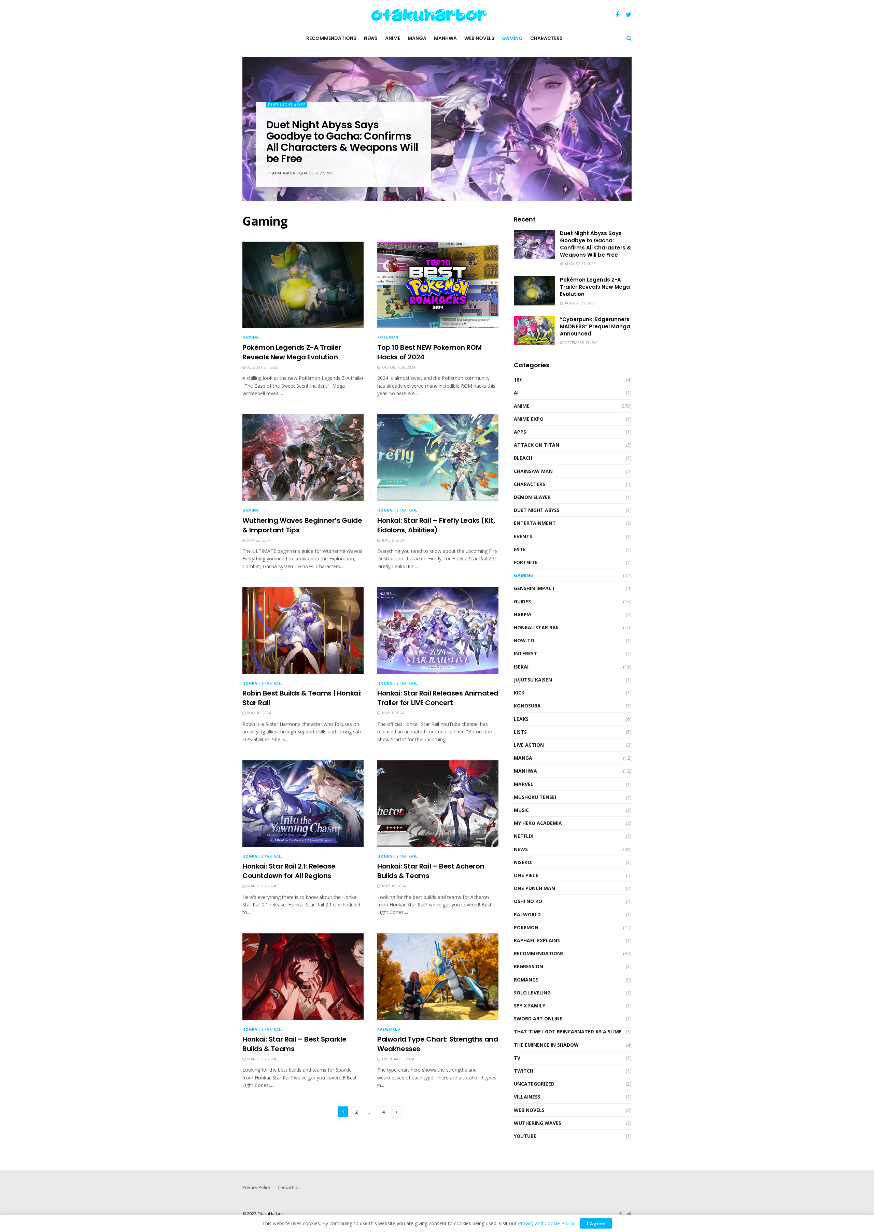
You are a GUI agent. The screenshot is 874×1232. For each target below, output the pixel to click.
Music (521, 810)
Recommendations (331, 38)
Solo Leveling (532, 992)
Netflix (523, 836)
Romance (526, 979)
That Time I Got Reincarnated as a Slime (568, 1031)
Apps (520, 432)
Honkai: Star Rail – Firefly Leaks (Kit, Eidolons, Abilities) (436, 525)
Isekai (521, 666)
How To (524, 640)
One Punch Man (534, 888)
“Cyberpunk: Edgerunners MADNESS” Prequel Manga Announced (595, 326)
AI (516, 392)
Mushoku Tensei (535, 797)
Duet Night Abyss (287, 104)
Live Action (529, 745)
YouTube (525, 1136)
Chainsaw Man (533, 471)
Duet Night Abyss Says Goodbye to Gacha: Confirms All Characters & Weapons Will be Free (342, 141)
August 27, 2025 (318, 172)
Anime (392, 38)
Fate (520, 549)
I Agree (596, 1223)
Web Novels (479, 38)
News (371, 38)
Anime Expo (529, 419)
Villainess (527, 1096)
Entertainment (535, 523)
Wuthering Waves (537, 1123)
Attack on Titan (536, 445)
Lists (520, 732)
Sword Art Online (538, 1018)
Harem (522, 614)
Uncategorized (534, 1083)
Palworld (388, 1029)
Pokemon (387, 337)
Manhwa (445, 38)
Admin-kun (284, 172)
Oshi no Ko (528, 901)
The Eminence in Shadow (546, 1045)
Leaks (521, 719)
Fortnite (526, 562)
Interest (525, 653)
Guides (522, 601)
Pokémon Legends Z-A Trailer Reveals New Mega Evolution (291, 352)
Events (523, 536)
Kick (519, 692)
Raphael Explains (537, 940)
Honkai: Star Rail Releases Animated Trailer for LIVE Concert (437, 697)
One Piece (526, 875)
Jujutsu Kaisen (533, 679)
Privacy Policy (256, 1187)
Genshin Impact (534, 588)
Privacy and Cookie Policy (546, 1223)
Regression (528, 966)
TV (517, 1058)
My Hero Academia (538, 823)
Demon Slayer (532, 497)
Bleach (523, 458)
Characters (546, 38)
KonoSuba (527, 705)
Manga (417, 38)
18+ (518, 379)
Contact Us (289, 1187)
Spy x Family (529, 1005)
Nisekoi (523, 862)
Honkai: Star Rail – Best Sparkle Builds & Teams (294, 1044)
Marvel (523, 784)
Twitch (523, 1071)
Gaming (512, 38)
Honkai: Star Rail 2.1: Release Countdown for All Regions (289, 870)
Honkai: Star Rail (397, 510)
